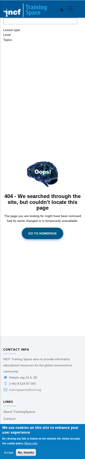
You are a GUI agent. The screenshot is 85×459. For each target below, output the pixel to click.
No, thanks (26, 452)
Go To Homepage (42, 233)
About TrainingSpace (19, 412)
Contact (9, 419)
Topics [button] (7, 40)
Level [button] (7, 35)
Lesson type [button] (11, 30)
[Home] (25, 9)
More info (30, 443)
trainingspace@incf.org (24, 389)
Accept (8, 452)
